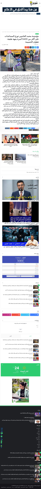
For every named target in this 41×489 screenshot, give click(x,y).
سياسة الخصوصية (3, 487)
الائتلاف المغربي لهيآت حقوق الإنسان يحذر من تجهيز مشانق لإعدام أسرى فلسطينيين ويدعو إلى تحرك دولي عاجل (20, 13)
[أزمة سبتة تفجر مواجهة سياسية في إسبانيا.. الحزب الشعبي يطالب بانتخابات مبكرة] (36, 300)
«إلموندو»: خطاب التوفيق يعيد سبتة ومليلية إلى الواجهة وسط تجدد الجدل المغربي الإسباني (21, 457)
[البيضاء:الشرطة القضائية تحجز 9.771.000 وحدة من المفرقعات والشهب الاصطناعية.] (7, 157)
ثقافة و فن (38, 428)
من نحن (13, 487)
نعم (36, 325)
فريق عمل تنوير (9, 487)
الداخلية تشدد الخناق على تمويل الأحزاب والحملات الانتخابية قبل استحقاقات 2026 (20, 303)
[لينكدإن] (33, 47)
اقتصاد (39, 434)
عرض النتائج (20, 331)
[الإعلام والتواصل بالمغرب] (20, 190)
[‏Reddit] (26, 47)
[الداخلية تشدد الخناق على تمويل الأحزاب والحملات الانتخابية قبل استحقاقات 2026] (36, 305)
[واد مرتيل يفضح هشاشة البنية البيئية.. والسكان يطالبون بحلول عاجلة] (20, 157)
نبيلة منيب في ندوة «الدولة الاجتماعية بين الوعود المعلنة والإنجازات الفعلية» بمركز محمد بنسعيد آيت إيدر (19, 469)
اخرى (39, 436)
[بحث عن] (39, 3)
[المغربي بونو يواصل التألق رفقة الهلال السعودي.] (37, 414)
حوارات (38, 447)
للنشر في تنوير (23, 487)
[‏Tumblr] (31, 47)
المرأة (39, 445)
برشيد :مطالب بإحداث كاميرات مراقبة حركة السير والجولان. (33, 155)
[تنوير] (34, 3)
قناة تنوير (38, 444)
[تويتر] (35, 47)
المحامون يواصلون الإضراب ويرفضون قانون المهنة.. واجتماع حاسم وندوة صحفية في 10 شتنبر (18, 290)
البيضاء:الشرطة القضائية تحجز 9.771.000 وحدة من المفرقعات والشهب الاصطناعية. (8, 162)
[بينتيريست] (28, 47)
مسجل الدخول (32, 172)
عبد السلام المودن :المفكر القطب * (29, 417)
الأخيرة (30, 336)
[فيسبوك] (38, 47)
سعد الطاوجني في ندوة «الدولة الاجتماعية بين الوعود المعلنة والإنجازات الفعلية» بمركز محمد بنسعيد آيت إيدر (18, 478)
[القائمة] (1, 3)
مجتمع (39, 431)
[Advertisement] (20, 22)
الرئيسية (37, 31)
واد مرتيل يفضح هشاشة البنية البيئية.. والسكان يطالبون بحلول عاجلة (20, 162)
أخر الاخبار (33, 31)
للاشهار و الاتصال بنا (17, 487)
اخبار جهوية (30, 31)
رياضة (39, 429)
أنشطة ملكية (38, 437)
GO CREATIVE (14, 485)
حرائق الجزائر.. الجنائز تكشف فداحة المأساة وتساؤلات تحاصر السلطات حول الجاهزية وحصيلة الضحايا (17, 285)
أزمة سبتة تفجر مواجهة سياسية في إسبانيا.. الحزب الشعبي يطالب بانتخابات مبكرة (20, 353)
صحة (39, 442)
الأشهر (11, 336)
